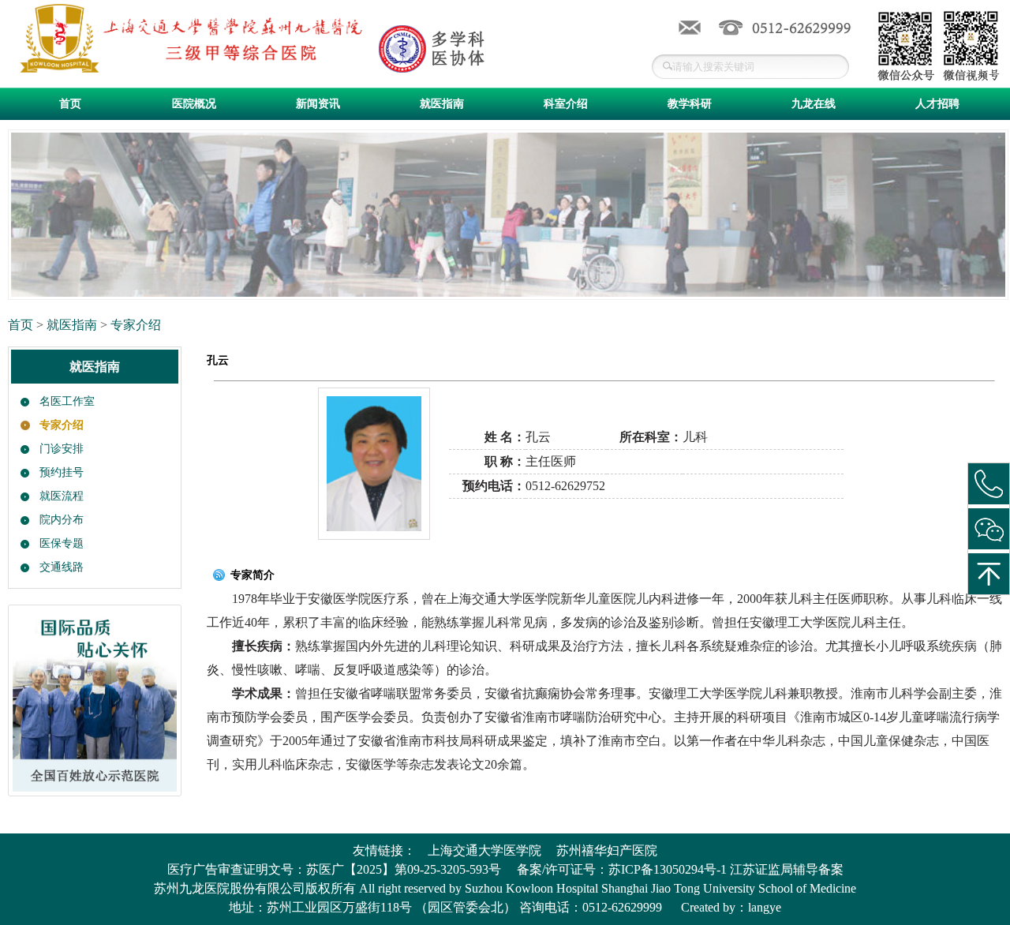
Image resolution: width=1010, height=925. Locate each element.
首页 (70, 104)
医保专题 (61, 543)
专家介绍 (135, 324)
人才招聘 (937, 104)
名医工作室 (67, 401)
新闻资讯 (318, 104)
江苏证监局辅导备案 (787, 869)
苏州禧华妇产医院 (606, 850)
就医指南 (442, 104)
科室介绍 (566, 104)
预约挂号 (61, 472)
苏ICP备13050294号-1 (667, 869)
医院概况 (194, 104)
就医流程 (61, 496)
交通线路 (61, 567)
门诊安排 (61, 449)
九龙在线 (813, 104)
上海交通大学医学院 (484, 850)
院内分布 (61, 520)
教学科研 (690, 104)
